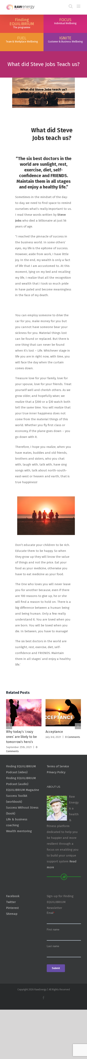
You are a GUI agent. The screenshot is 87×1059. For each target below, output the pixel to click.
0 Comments (72, 736)
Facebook (12, 896)
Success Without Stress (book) (22, 810)
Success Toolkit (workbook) (16, 798)
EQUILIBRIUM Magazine (22, 790)
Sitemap (11, 914)
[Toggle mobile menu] (79, 6)
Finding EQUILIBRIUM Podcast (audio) (21, 781)
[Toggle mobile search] (71, 6)
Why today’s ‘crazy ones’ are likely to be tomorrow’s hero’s (21, 737)
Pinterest (12, 908)
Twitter (11, 902)
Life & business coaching (16, 822)
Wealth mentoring (19, 831)
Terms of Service (58, 766)
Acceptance (54, 732)
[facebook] (43, 997)
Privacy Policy (56, 772)
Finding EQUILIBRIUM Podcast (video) (21, 769)
